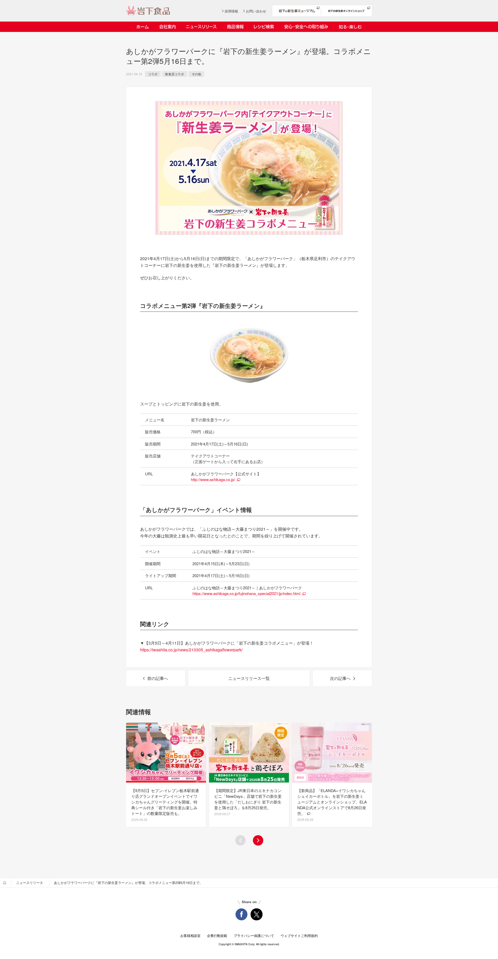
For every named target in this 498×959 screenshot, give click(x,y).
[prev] (240, 840)
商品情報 (235, 27)
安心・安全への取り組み (306, 27)
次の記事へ (340, 678)
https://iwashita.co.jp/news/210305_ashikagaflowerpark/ (191, 650)
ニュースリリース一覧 (249, 678)
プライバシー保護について (254, 935)
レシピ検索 (264, 27)
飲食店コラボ (174, 74)
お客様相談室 (190, 935)
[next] (258, 840)
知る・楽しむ (350, 27)
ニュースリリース (201, 27)
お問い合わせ (256, 11)
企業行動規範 (217, 935)
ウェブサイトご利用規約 (299, 935)
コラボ (152, 74)
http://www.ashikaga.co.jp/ (213, 479)
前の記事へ (157, 678)
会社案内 (167, 27)
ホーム (142, 27)
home (4, 882)
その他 (196, 74)
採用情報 (231, 11)
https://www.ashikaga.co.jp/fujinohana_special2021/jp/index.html (246, 593)
